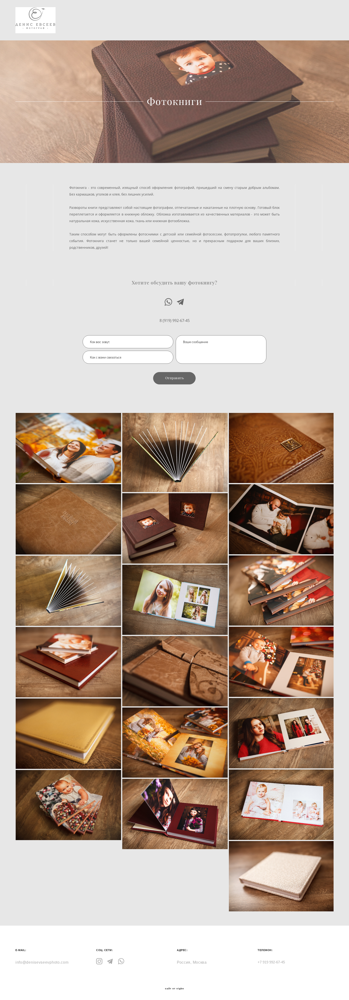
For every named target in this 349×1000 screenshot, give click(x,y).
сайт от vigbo (174, 988)
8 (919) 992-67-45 (175, 320)
